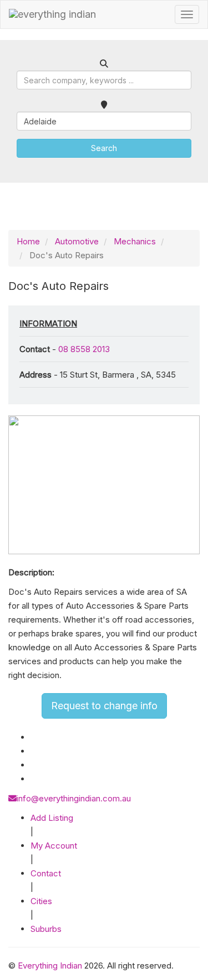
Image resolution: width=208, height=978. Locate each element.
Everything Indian (50, 965)
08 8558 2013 (84, 349)
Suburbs (46, 929)
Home (28, 241)
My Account (54, 845)
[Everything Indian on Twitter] (35, 751)
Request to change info (104, 705)
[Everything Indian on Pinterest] (34, 779)
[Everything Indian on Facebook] (33, 737)
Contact (46, 873)
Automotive (77, 241)
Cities (41, 901)
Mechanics (135, 241)
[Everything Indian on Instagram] (34, 765)
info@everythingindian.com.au (74, 798)
